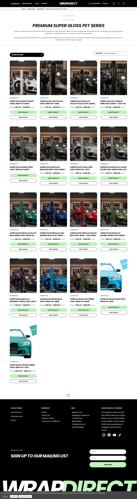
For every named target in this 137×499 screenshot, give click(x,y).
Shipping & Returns (80, 415)
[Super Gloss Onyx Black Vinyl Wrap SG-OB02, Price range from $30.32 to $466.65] (53, 78)
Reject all (14, 496)
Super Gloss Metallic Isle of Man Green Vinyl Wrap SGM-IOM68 (23, 234)
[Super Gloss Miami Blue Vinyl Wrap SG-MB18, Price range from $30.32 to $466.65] (53, 275)
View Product (23, 112)
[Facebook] (109, 435)
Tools (13, 420)
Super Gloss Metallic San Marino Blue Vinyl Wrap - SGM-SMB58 (52, 234)
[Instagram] (103, 435)
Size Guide (76, 421)
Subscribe (108, 465)
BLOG (44, 412)
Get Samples (78, 427)
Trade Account (79, 424)
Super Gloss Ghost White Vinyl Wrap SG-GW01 (22, 102)
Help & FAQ (77, 412)
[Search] (119, 3)
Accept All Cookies (25, 496)
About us (46, 415)
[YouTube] (114, 435)
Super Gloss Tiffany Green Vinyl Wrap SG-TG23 (22, 366)
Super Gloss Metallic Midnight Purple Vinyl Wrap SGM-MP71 (23, 300)
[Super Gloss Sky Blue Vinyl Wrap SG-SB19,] (113, 275)
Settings (5, 496)
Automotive (16, 412)
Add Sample (23, 117)
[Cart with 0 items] (123, 3)
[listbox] (114, 53)
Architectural (17, 416)
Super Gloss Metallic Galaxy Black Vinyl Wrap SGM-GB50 (82, 102)
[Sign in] (113, 3)
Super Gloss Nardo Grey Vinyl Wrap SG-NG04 (21, 168)
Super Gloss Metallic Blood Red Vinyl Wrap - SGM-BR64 (83, 234)
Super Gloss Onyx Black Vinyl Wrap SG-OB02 (51, 102)
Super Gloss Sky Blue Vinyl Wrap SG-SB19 (113, 300)
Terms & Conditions (51, 421)
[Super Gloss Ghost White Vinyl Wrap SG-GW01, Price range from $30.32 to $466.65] (23, 78)
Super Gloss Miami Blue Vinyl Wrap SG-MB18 (51, 300)
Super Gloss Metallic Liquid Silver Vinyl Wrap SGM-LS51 (113, 168)
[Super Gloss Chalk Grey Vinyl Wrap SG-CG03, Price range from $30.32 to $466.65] (83, 143)
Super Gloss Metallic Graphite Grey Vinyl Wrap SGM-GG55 (52, 168)
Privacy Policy (48, 418)
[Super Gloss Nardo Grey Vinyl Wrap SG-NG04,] (23, 143)
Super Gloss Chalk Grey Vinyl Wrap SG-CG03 (81, 168)
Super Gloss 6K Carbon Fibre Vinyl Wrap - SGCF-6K (113, 102)
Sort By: (99, 53)
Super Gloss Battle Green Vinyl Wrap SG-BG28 (82, 300)
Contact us (77, 418)
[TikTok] (119, 435)
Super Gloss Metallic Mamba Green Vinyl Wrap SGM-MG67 (112, 234)
